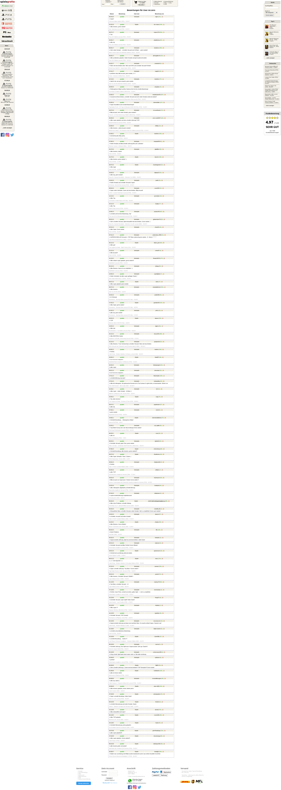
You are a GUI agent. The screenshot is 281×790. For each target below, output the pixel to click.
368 (161, 334)
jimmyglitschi (156, 55)
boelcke (156, 133)
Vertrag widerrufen (83, 783)
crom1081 (156, 715)
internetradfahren (156, 417)
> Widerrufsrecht (81, 776)
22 (161, 694)
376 (160, 709)
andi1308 (156, 295)
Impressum (157, 4)
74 (162, 417)
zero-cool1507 (156, 118)
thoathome (157, 454)
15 (161, 341)
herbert (157, 702)
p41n (157, 310)
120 (162, 55)
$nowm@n (156, 375)
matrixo (157, 349)
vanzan (157, 566)
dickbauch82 (156, 743)
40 (159, 722)
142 (161, 302)
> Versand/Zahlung (82, 772)
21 (160, 86)
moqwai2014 (157, 141)
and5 (157, 180)
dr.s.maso (156, 24)
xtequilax (157, 86)
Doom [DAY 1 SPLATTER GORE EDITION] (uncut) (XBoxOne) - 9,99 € (271, 90)
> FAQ (79, 773)
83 (160, 266)
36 (159, 433)
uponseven (157, 550)
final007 (157, 357)
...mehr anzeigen (7, 127)
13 (160, 125)
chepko (157, 522)
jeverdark (156, 196)
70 (160, 574)
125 (159, 529)
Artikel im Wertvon (142, 2)
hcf (157, 389)
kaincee (157, 543)
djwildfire (157, 149)
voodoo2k (157, 63)
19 (160, 196)
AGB (165, 4)
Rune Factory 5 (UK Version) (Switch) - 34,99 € (271, 102)
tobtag (157, 266)
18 (159, 310)
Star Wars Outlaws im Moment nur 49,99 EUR (7, 86)
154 (162, 287)
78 (159, 396)
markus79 (157, 582)
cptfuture (157, 657)
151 (160, 16)
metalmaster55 (156, 94)
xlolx (157, 281)
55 (160, 522)
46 (160, 613)
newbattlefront (156, 287)
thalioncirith (157, 462)
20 (160, 71)
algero (157, 326)
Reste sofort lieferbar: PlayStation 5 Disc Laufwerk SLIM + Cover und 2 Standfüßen (7, 76)
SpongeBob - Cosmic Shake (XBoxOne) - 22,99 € (272, 98)
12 (159, 389)
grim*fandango (156, 730)
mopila (157, 203)
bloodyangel (156, 365)
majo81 (157, 71)
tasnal (156, 709)
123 (162, 118)
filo (156, 529)
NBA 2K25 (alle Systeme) (7, 101)
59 (166, 501)
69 (161, 242)
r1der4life (156, 636)
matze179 (156, 32)
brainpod (157, 485)
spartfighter (157, 274)
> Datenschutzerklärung (83, 779)
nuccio (157, 644)
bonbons (156, 48)
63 (161, 211)
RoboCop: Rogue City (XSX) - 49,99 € (270, 86)
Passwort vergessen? (110, 780)
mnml (157, 410)
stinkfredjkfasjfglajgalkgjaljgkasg (156, 501)
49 (161, 454)
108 (160, 157)
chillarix (157, 470)
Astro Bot (7, 96)
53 (160, 326)
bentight (156, 751)
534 (161, 32)
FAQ (165, 2)
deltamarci (157, 493)
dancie (157, 514)
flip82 (157, 665)
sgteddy (157, 613)
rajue (156, 16)
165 (160, 133)
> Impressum (80, 775)
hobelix (157, 605)
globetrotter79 (156, 219)
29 (159, 665)
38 (160, 357)
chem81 (157, 227)
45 (162, 678)
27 (159, 281)
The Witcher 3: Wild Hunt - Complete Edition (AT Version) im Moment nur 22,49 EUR (7, 64)
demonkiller (156, 102)
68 (161, 736)
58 (161, 743)
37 (161, 404)
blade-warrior (157, 628)
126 (161, 670)
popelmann (157, 404)
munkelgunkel (156, 164)
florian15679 (156, 258)
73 (160, 79)
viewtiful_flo (157, 509)
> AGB (79, 777)
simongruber (156, 694)
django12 (156, 172)
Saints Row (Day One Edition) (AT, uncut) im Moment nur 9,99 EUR (7, 123)
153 (161, 686)
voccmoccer (156, 621)
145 (160, 558)
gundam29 (156, 302)
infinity (157, 125)
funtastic (157, 537)
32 (162, 219)
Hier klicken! (110, 783)
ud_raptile (156, 425)
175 (161, 258)
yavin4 (157, 574)
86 (161, 449)
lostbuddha (157, 381)
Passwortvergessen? (108, 1)
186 (161, 48)
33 (159, 180)
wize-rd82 (156, 686)
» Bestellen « (141, 4)
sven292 (157, 188)
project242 (157, 211)
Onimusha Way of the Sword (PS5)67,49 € (273, 53)
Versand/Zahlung (168, 1)
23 (162, 164)
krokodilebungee (156, 678)
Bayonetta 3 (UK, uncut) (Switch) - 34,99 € (271, 95)
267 (162, 94)
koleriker (157, 79)
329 (160, 318)
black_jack (157, 242)
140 (161, 24)
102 (161, 365)
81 (161, 40)
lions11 (156, 157)
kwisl (157, 722)
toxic (156, 558)
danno (156, 318)
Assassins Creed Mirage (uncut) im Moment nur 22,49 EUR (7, 55)
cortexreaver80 (157, 652)
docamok (156, 370)
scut (157, 433)
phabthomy (157, 40)
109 (160, 566)
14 (160, 188)
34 (160, 227)
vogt (157, 396)
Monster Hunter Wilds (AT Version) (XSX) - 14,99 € (271, 67)
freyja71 (157, 597)
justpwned (157, 341)
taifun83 (157, 441)
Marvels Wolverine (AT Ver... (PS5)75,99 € (274, 40)
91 (161, 425)
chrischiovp (157, 449)
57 (160, 636)
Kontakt (157, 2)
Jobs (170, 2)
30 (160, 149)
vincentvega (157, 736)
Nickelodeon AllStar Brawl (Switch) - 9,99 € (271, 74)
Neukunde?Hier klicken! (121, 1)
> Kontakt (79, 771)
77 (160, 203)
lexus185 (156, 334)
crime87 (157, 250)
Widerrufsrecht (158, 1)
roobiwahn (156, 670)
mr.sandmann (156, 110)
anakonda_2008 (157, 235)
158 (161, 375)
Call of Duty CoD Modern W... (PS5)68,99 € (274, 46)
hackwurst (157, 477)
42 (160, 485)
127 (161, 102)
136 (160, 349)
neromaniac (157, 589)
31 (160, 172)
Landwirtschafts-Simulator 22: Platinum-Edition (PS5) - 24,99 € (272, 82)
